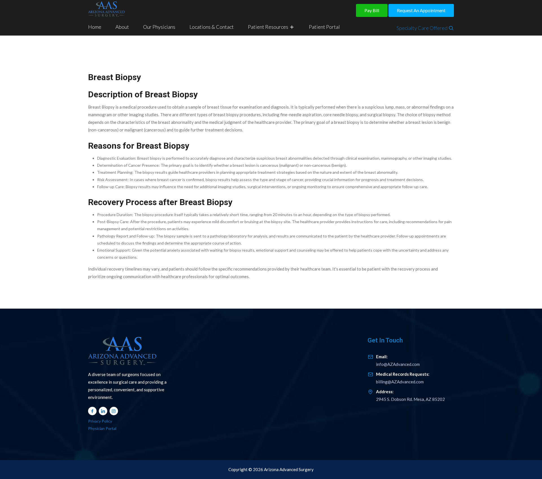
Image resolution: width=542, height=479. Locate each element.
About (122, 27)
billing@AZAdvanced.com (402, 378)
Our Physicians (159, 27)
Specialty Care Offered (422, 28)
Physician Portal (102, 428)
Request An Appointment (421, 10)
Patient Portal (324, 27)
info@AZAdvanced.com (398, 360)
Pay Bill (371, 10)
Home (94, 27)
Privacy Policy (100, 421)
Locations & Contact (211, 27)
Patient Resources (268, 27)
